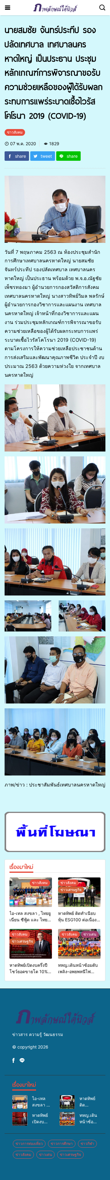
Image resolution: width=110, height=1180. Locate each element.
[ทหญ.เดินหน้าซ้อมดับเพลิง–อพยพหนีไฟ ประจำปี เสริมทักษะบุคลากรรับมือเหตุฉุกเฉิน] (79, 944)
